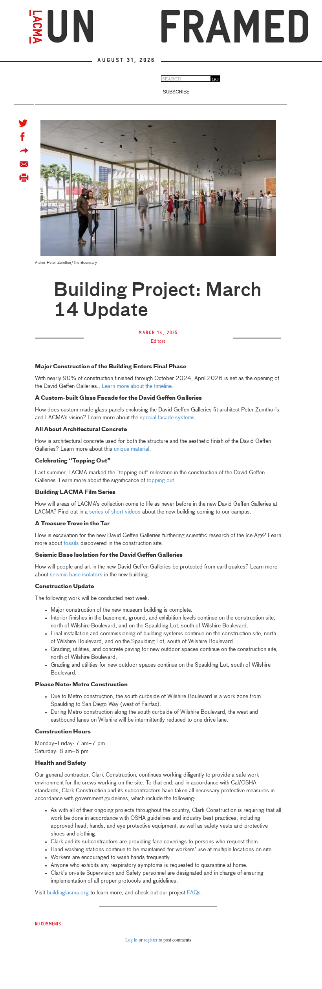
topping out (159, 480)
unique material (130, 449)
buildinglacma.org (68, 893)
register (150, 939)
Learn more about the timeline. (137, 386)
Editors (158, 341)
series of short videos (115, 512)
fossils (72, 543)
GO (215, 79)
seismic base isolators (76, 575)
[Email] (24, 164)
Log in (131, 939)
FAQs (194, 893)
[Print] (24, 178)
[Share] (24, 150)
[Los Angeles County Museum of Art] (35, 27)
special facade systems (166, 417)
